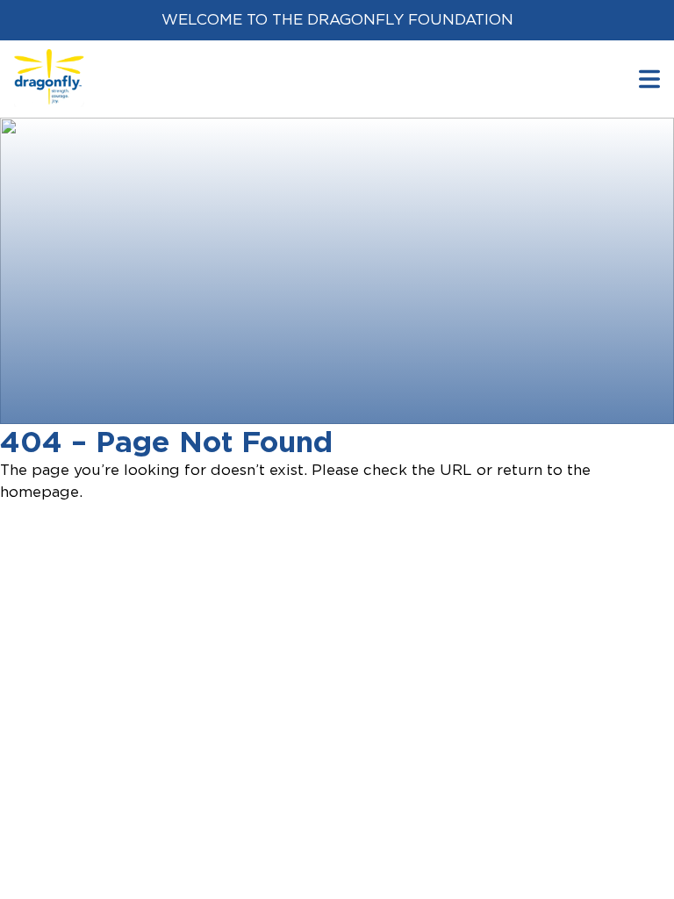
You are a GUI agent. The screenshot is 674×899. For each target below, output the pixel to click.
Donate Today (111, 398)
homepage (39, 492)
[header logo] (49, 60)
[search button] (649, 78)
